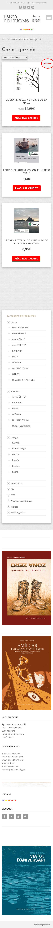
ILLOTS (15, 442)
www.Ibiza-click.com (11, 753)
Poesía (15, 460)
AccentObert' (18, 339)
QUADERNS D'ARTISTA (23, 380)
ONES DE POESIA (20, 368)
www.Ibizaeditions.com (12, 759)
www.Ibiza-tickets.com (12, 756)
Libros (14, 322)
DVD (13, 495)
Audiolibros (16, 483)
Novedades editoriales (21, 501)
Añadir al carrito (26, 117)
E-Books (15, 391)
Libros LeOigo (19, 448)
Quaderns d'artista (21, 425)
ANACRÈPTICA (19, 345)
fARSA (15, 356)
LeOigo (14, 437)
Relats (15, 471)
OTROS (15, 374)
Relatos (15, 466)
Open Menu (49, 17)
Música (15, 454)
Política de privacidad (42, 925)
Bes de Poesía (19, 333)
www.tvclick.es (8, 763)
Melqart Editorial (20, 327)
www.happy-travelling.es (13, 769)
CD (12, 489)
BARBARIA (17, 350)
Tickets (14, 506)
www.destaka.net (10, 766)
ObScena (16, 362)
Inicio (4, 39)
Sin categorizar (18, 512)
